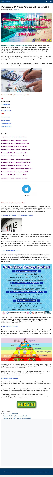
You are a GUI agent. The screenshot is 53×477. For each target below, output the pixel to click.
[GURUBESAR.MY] (5, 1)
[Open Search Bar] (47, 1)
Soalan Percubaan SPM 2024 (10, 414)
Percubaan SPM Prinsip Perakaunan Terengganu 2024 (17, 418)
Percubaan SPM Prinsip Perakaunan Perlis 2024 (15, 416)
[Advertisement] (26, 431)
